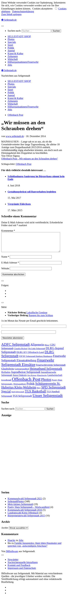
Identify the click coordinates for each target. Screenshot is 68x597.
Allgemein (37, 344)
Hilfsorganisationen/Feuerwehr (23, 62)
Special (6, 391)
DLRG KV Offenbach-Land (30, 352)
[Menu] (2, 26)
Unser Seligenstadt (48, 395)
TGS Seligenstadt (22, 395)
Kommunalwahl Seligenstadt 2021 (25, 498)
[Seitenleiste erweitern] (2, 280)
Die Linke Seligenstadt (36, 349)
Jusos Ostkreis (20, 375)
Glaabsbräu (7, 368)
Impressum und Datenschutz (22, 568)
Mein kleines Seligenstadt (20, 504)
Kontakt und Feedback (19, 565)
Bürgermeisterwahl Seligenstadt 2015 (26, 515)
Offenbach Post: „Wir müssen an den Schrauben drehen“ (29, 158)
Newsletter (13, 559)
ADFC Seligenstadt (15, 344)
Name (5, 256)
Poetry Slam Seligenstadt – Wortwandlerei (29, 507)
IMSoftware (12, 551)
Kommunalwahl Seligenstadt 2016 (25, 510)
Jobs (10, 64)
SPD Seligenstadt (53, 387)
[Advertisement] (34, 454)
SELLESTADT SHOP (19, 36)
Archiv (4, 527)
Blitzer (47, 345)
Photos (11, 39)
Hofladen (5, 372)
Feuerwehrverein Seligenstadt (50, 365)
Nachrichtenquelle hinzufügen (23, 562)
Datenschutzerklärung (23, 11)
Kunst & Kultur (15, 53)
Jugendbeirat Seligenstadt (25, 372)
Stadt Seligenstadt (17, 392)
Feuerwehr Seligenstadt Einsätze (27, 362)
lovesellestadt (6, 380)
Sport (10, 45)
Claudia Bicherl (21, 348)
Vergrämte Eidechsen (19, 204)
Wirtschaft (13, 59)
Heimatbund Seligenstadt (46, 368)
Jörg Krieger (32, 375)
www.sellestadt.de (15, 136)
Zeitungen (13, 56)
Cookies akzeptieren (42, 8)
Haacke (11, 540)
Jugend (11, 50)
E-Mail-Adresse (10, 262)
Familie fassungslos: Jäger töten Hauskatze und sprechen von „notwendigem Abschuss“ (34, 544)
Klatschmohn (42, 375)
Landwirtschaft (54, 375)
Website (5, 268)
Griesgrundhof (22, 368)
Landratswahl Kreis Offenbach (23, 512)
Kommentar (8, 230)
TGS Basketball (35, 391)
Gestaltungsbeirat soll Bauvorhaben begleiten (32, 191)
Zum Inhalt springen (11, 14)
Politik (11, 47)
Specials (12, 42)
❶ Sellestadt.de (9, 19)
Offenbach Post (15, 115)
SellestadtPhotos (16, 501)
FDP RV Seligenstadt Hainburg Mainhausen (35, 356)
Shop (39, 388)
